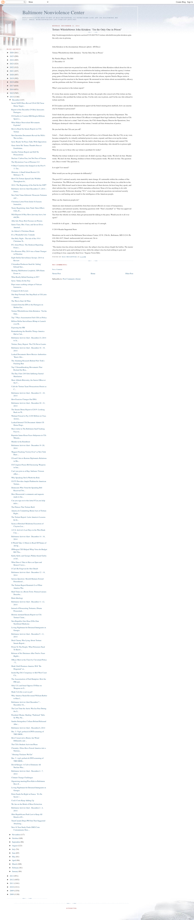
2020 (12, 74)
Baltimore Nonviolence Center (53, 12)
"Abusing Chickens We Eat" (22, 754)
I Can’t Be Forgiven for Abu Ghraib (24, 568)
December (16, 100)
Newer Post (56, 273)
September (16, 842)
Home (93, 273)
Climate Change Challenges (22, 777)
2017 (12, 85)
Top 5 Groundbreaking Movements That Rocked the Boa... (26, 368)
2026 (12, 52)
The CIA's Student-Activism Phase (24, 744)
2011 (12, 883)
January (15, 871)
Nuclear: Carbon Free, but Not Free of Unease (28, 158)
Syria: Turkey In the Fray (20, 280)
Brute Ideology (17, 598)
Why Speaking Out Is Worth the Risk (25, 477)
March (14, 864)
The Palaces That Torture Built (23, 507)
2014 (12, 96)
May (14, 856)
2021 (12, 71)
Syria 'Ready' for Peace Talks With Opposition (28, 141)
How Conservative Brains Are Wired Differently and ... (25, 739)
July (14, 849)
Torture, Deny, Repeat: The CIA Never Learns (28, 344)
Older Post (129, 273)
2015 (12, 93)
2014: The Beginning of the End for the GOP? (28, 185)
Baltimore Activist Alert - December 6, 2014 (28, 728)
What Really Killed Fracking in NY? (25, 277)
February (15, 867)
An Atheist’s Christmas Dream (22, 231)
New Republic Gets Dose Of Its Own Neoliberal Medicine (25, 622)
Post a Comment (57, 269)
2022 (12, 67)
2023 (12, 63)
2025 (12, 56)
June (14, 853)
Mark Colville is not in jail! (22, 692)
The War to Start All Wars (21, 301)
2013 (12, 876)
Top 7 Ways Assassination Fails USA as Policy (29, 317)
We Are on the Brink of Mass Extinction (26, 804)
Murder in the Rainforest (20, 441)
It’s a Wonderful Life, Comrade (23, 234)
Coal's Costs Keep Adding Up (22, 800)
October (15, 838)
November (16, 834)
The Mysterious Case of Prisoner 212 (25, 162)
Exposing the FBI (18, 327)
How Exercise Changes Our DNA (23, 399)
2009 (12, 890)
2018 (12, 82)
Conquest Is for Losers (19, 290)
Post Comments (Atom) (72, 279)
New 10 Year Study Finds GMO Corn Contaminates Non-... (25, 828)
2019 (12, 78)
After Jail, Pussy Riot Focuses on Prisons (26, 221)
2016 (12, 89)
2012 (12, 879)
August (15, 845)
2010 (12, 887)
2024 (12, 60)
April (14, 860)
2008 (12, 894)
